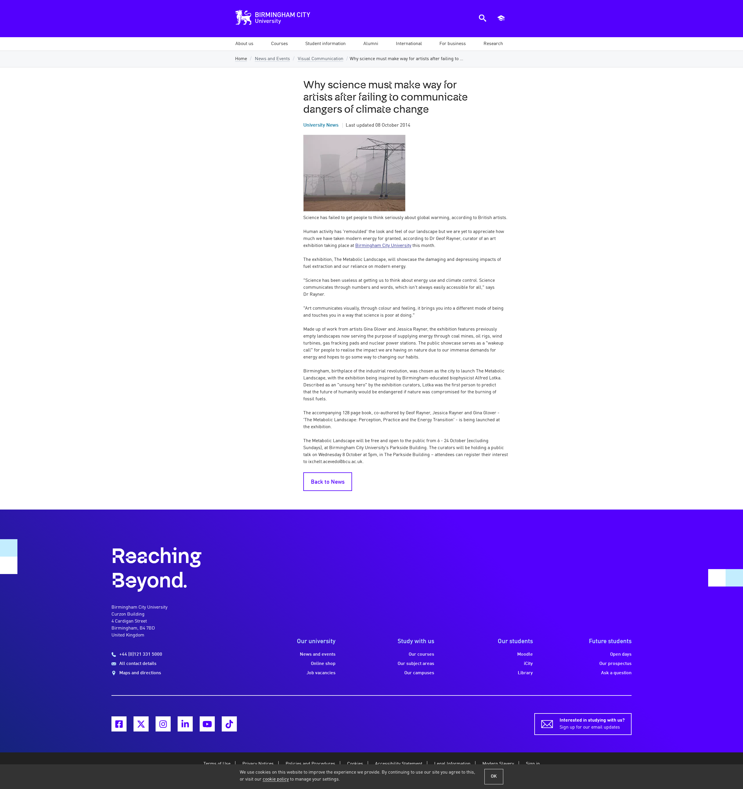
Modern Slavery (498, 764)
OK (494, 776)
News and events (318, 654)
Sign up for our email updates (592, 724)
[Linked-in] (185, 723)
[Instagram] (163, 723)
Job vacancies (321, 673)
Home (241, 59)
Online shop (323, 663)
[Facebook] (119, 723)
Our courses (421, 654)
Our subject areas (416, 663)
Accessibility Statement (398, 764)
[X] (141, 723)
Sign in (533, 764)
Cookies (355, 764)
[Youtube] (207, 723)
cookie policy (276, 779)
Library (525, 673)
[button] (244, 43)
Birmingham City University (383, 245)
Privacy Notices (258, 764)
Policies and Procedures (310, 764)
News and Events (272, 59)
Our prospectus (615, 663)
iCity (528, 663)
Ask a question (616, 673)
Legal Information (452, 764)
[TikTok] (229, 723)
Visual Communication (320, 59)
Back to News (328, 482)
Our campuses (419, 673)
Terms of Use (216, 764)
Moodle (525, 654)
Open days (621, 654)
